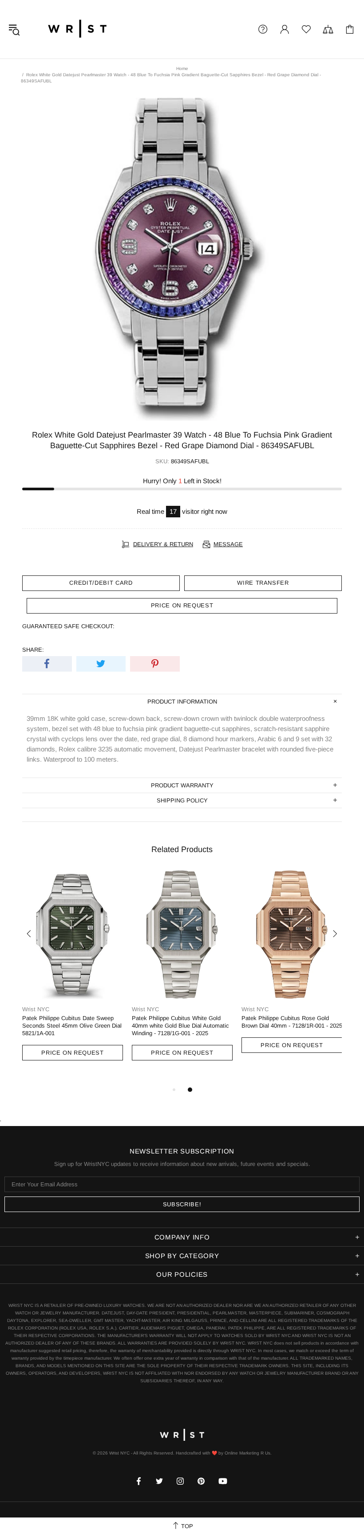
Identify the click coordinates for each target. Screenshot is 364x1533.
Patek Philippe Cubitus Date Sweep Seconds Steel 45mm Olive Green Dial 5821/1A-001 (72, 1025)
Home (182, 68)
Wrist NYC (77, 29)
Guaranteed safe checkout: (68, 626)
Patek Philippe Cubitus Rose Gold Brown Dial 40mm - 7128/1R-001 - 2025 (291, 1022)
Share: (33, 649)
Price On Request (72, 1052)
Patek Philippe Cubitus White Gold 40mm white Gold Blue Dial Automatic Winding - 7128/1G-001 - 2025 (180, 1025)
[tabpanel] (72, 973)
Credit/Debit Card (100, 582)
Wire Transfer (263, 582)
